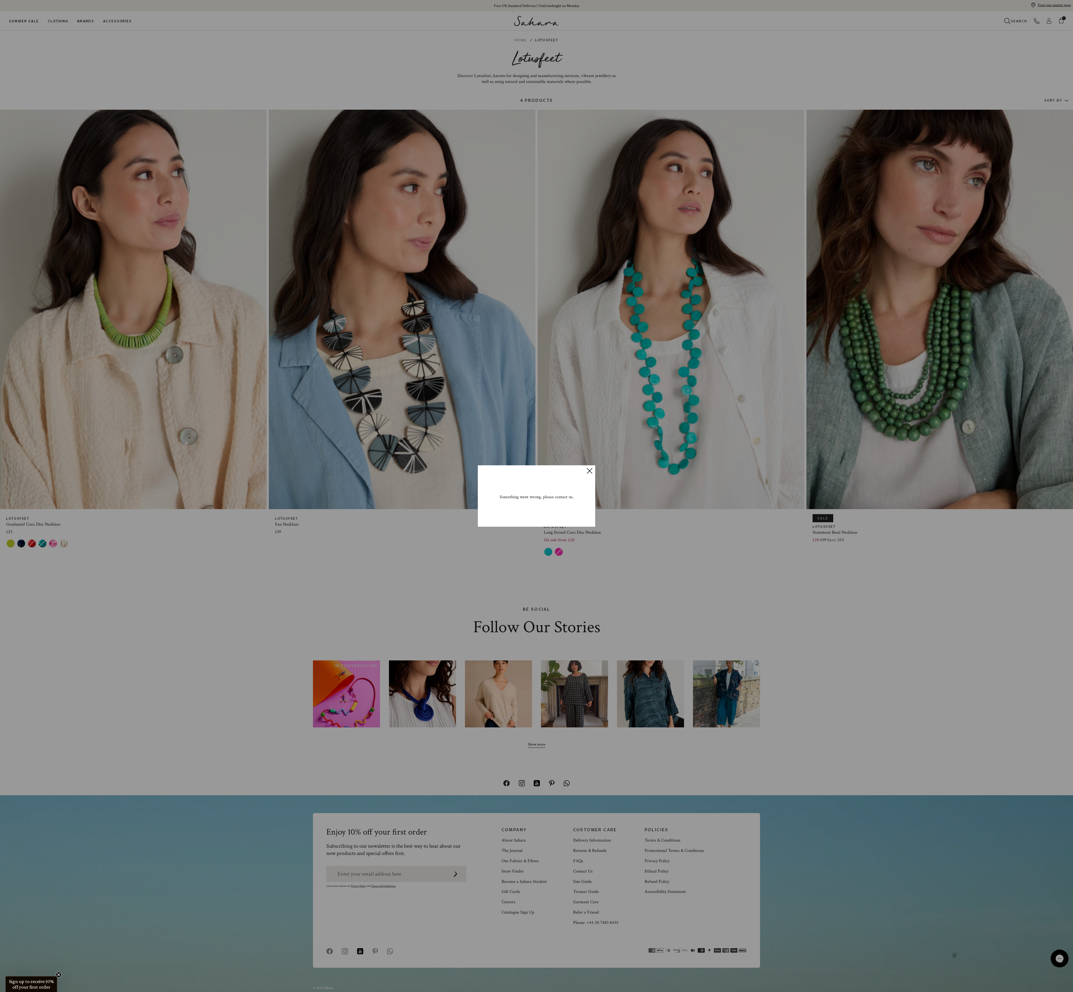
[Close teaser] (58, 974)
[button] (31, 984)
